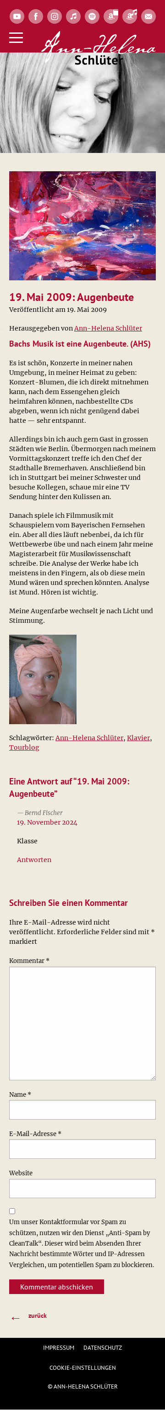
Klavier (138, 738)
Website (21, 1173)
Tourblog (24, 747)
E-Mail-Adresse (35, 1134)
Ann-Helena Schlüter (108, 328)
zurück (28, 1315)
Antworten (34, 860)
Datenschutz (102, 1348)
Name (20, 1095)
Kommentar (29, 961)
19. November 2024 (47, 822)
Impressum (58, 1348)
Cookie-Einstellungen (83, 1368)
